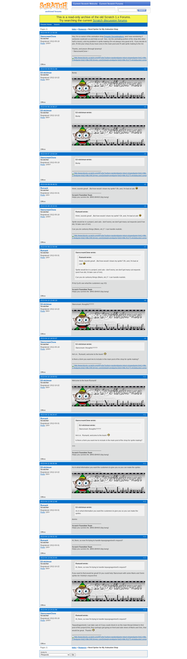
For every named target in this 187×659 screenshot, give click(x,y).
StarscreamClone (48, 36)
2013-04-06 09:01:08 (48, 69)
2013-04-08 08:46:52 (48, 184)
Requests (82, 29)
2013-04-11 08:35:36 (48, 464)
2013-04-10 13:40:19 (48, 300)
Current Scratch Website (85, 3)
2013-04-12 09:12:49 (48, 502)
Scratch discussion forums (110, 20)
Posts (42, 43)
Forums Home (46, 25)
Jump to (43, 652)
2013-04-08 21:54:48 (48, 247)
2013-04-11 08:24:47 (48, 415)
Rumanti (44, 188)
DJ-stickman (46, 73)
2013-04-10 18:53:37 (48, 338)
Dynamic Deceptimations (114, 37)
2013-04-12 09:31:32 (48, 537)
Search (57, 25)
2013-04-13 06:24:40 (48, 558)
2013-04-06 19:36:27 (48, 107)
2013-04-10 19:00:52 (48, 377)
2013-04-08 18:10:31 (48, 206)
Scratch (53, 5)
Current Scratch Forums (111, 3)
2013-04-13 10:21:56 (48, 610)
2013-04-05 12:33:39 (48, 33)
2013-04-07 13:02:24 (48, 154)
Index (74, 29)
